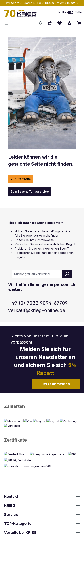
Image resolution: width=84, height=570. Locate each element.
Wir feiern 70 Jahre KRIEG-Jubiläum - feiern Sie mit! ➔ (42, 3)
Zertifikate (15, 440)
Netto (78, 12)
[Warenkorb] (79, 23)
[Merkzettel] (59, 23)
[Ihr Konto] (69, 23)
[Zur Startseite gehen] (24, 13)
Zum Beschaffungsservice (30, 191)
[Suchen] (40, 23)
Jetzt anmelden (56, 384)
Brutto (62, 12)
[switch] (70, 12)
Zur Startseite (21, 179)
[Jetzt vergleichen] (50, 23)
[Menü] (7, 23)
